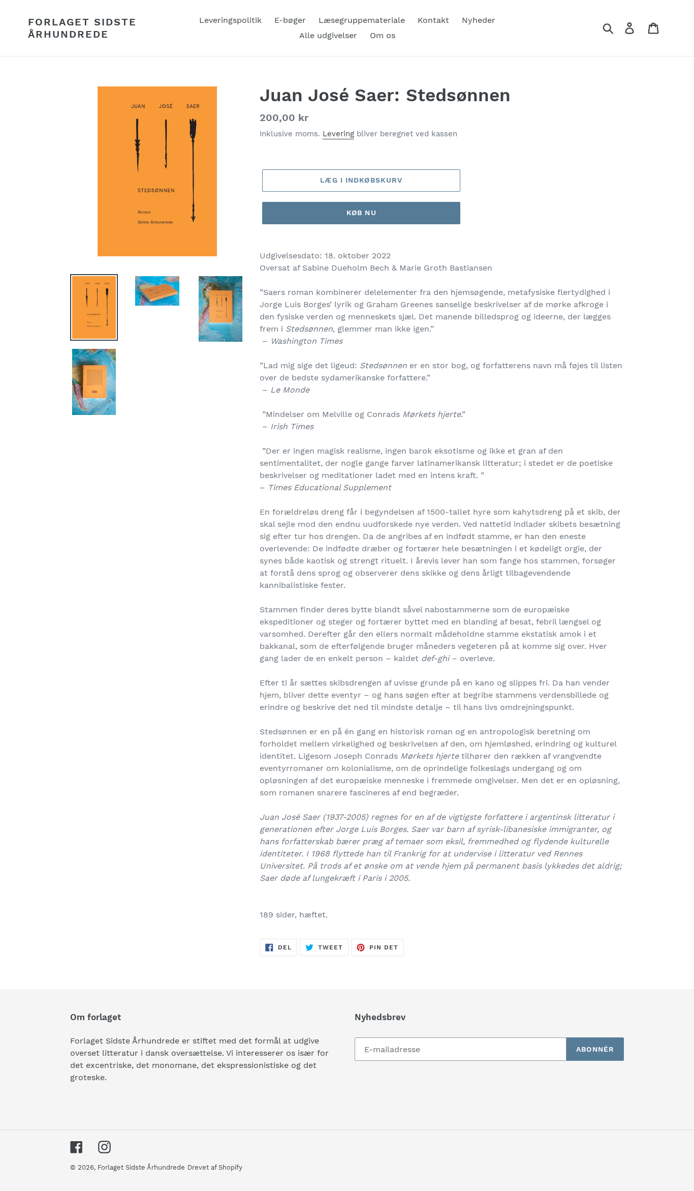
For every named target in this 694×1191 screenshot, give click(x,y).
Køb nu (361, 213)
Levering (338, 133)
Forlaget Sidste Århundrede (82, 28)
